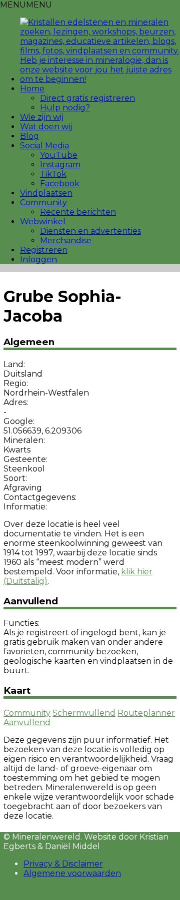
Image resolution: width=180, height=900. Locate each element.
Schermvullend (84, 713)
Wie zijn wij (42, 117)
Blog (29, 136)
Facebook (60, 183)
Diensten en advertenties (90, 231)
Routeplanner (146, 713)
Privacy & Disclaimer (63, 864)
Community (43, 202)
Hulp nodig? (65, 107)
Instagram (60, 164)
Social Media (44, 145)
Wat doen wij (46, 126)
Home (32, 88)
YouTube (59, 155)
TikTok (53, 174)
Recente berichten (78, 212)
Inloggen (38, 259)
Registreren (44, 250)
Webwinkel (43, 221)
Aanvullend (27, 722)
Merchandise (66, 240)
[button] (26, 4)
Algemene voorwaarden (72, 873)
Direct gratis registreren (87, 98)
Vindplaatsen (46, 193)
